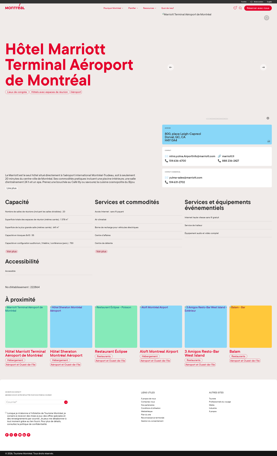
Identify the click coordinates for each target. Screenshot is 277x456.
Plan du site (146, 414)
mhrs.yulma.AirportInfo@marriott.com (192, 156)
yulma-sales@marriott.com (185, 177)
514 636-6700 (177, 160)
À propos (213, 411)
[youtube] (20, 435)
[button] (11, 188)
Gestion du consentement (152, 421)
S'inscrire (66, 402)
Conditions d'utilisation (150, 408)
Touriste (243, 2)
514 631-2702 (177, 182)
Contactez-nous (148, 401)
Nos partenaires (147, 405)
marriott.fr (228, 156)
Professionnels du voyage (220, 401)
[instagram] (11, 435)
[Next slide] (263, 67)
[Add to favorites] (266, 17)
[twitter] (15, 435)
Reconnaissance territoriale (152, 417)
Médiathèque (146, 411)
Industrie (213, 408)
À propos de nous (148, 398)
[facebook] (7, 435)
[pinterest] (28, 435)
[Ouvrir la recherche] (240, 8)
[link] (258, 8)
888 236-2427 (230, 160)
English (269, 1)
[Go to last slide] (170, 67)
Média (211, 405)
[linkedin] (24, 435)
